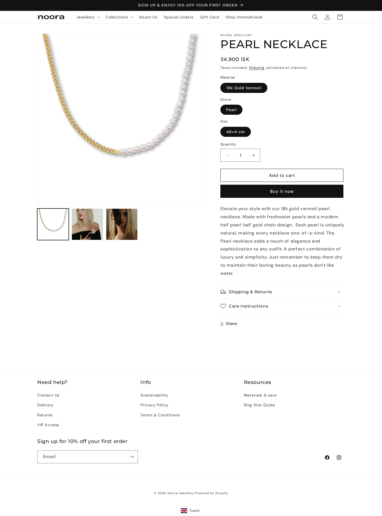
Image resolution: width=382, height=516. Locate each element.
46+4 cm (235, 131)
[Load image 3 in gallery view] (122, 224)
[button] (87, 17)
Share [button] (231, 323)
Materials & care (260, 395)
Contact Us (48, 395)
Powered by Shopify (211, 493)
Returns (44, 415)
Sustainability (154, 395)
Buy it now (282, 191)
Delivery (45, 404)
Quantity (228, 144)
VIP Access (48, 424)
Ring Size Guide (259, 404)
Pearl (231, 109)
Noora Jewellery (181, 493)
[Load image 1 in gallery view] (53, 224)
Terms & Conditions (160, 415)
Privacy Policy (154, 404)
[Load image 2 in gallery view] (87, 224)
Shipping (257, 67)
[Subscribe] (131, 456)
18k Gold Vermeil (243, 87)
